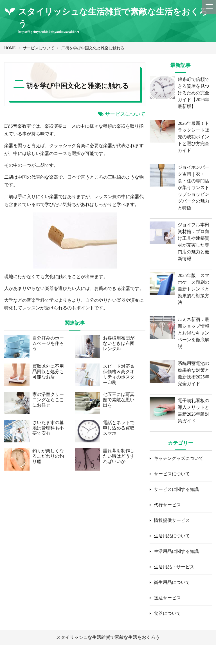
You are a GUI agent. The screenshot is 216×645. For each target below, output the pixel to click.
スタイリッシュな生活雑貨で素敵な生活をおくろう (108, 637)
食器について (167, 613)
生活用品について (172, 535)
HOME (10, 48)
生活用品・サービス (174, 566)
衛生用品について (172, 582)
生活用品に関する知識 (176, 551)
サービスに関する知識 (176, 489)
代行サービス (167, 504)
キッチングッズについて (178, 458)
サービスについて (38, 48)
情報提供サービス (172, 520)
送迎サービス (167, 597)
